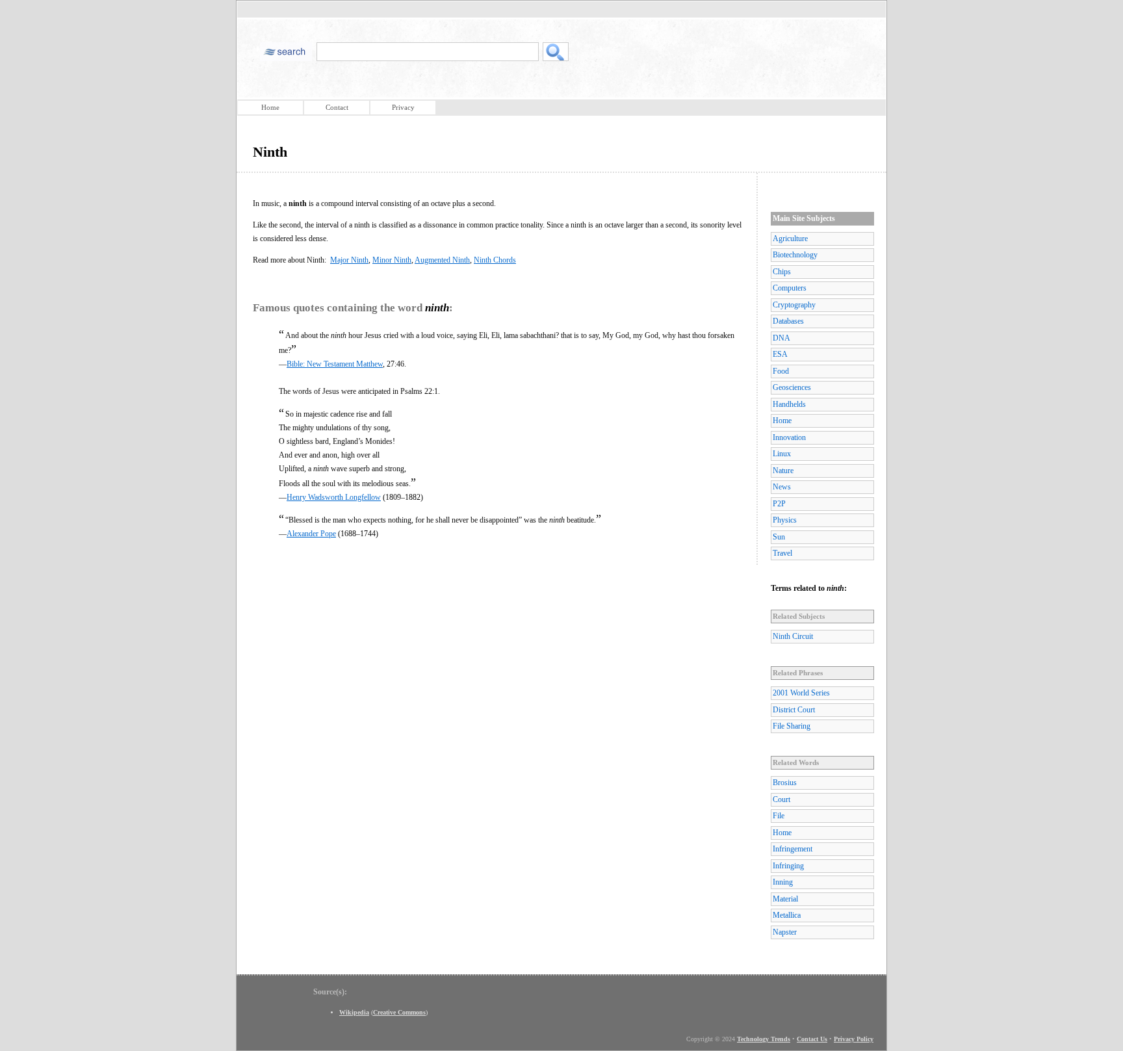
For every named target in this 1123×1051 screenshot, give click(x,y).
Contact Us (812, 1039)
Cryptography (794, 304)
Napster (785, 932)
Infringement (792, 848)
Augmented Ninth (442, 260)
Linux (782, 453)
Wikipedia (354, 1012)
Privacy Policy (853, 1039)
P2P (779, 503)
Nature (783, 470)
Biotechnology (795, 254)
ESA (780, 354)
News (782, 486)
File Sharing (791, 726)
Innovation (789, 437)
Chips (782, 271)
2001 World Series (801, 692)
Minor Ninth (391, 260)
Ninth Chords (495, 260)
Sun (779, 536)
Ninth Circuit (793, 636)
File (778, 815)
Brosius (785, 782)
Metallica (787, 915)
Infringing (788, 865)
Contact (337, 107)
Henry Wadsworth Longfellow (334, 497)
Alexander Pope (311, 533)
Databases (788, 321)
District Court (794, 709)
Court (781, 799)
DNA (781, 338)
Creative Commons (399, 1012)
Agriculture (790, 238)
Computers (790, 287)
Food (781, 371)
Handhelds (789, 404)
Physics (785, 520)
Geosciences (792, 387)
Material (785, 898)
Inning (783, 882)
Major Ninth (349, 260)
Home (270, 107)
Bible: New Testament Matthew (335, 364)
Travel (782, 553)
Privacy (403, 107)
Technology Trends (763, 1039)
